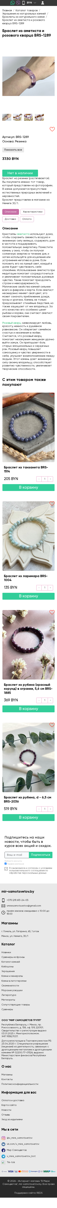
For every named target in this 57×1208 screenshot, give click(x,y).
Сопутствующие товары (16, 1005)
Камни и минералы (12, 976)
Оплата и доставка (13, 1100)
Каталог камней (11, 962)
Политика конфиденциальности (20, 1084)
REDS (40, 1193)
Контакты (7, 1079)
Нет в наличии (20, 173)
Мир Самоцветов (16, 1150)
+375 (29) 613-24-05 (17, 900)
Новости (6, 1110)
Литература (9, 995)
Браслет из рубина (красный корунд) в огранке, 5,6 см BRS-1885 (28, 689)
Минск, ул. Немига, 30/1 (15, 936)
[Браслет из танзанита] (28, 427)
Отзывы (6, 1115)
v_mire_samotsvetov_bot (21, 1156)
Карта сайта (9, 1105)
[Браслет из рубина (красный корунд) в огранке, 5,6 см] (28, 645)
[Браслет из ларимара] (28, 536)
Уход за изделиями (12, 1119)
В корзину (28, 487)
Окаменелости (10, 986)
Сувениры (7, 1009)
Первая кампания (15, 864)
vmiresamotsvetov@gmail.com (24, 906)
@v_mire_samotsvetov (19, 1138)
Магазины (7, 1075)
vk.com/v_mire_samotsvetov (23, 1144)
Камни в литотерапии (14, 981)
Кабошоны (8, 966)
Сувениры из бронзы (13, 957)
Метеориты (8, 1000)
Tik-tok (11, 1162)
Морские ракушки (12, 990)
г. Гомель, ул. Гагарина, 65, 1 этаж (20, 931)
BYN (29, 2)
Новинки (6, 952)
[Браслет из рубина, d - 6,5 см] (28, 757)
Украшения (8, 971)
